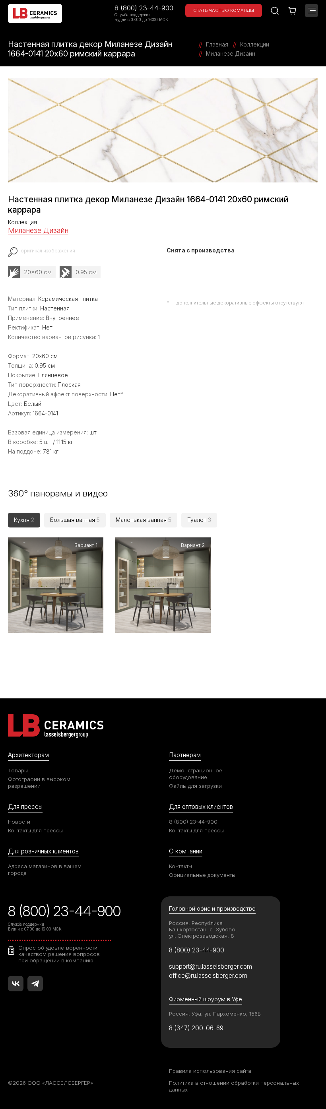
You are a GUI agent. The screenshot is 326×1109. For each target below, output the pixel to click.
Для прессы (25, 806)
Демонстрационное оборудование (195, 773)
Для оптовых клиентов (201, 806)
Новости (19, 821)
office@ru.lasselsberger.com (208, 975)
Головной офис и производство (212, 908)
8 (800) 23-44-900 (143, 8)
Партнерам (185, 755)
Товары (18, 770)
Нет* (116, 394)
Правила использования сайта (210, 1071)
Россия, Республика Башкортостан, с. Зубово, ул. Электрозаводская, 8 (203, 929)
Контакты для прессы (35, 830)
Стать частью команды (223, 10)
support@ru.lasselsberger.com (210, 966)
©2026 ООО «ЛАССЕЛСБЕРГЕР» (50, 1083)
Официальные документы (202, 875)
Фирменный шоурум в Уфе (205, 999)
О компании (185, 851)
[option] (163, 130)
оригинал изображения (48, 251)
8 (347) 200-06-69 (196, 1028)
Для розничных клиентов (43, 851)
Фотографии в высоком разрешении (39, 782)
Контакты (180, 866)
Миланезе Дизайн (38, 230)
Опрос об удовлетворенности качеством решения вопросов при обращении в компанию (59, 954)
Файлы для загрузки (195, 786)
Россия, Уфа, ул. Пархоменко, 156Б (215, 1013)
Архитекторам (28, 755)
